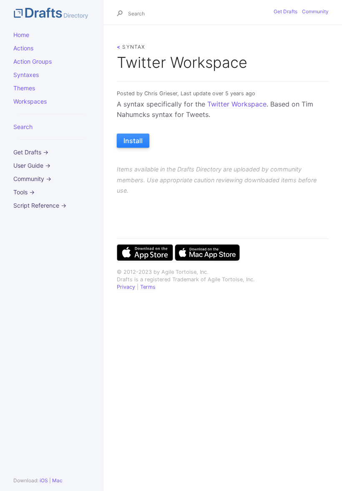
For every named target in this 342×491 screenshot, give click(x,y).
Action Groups (32, 61)
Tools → (24, 192)
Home (21, 34)
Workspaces (30, 101)
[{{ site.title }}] (51, 12)
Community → (32, 178)
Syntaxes (26, 74)
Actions (23, 48)
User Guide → (31, 165)
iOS (44, 480)
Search (23, 126)
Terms (148, 287)
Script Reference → (39, 205)
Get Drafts (285, 11)
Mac (57, 480)
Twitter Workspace (237, 104)
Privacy (126, 287)
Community (315, 11)
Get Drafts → (30, 152)
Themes (24, 88)
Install (133, 140)
